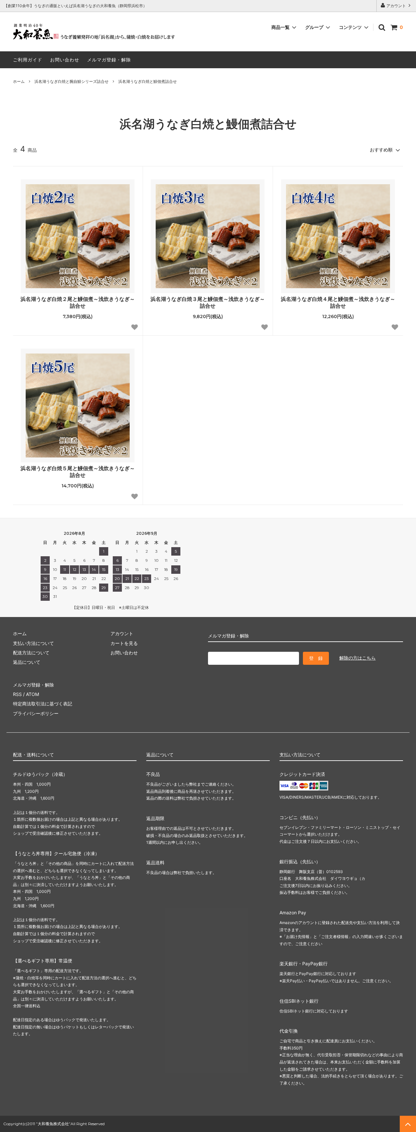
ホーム (19, 81)
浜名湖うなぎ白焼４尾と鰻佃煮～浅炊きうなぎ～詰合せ (338, 302)
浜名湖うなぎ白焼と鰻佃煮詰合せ (147, 81)
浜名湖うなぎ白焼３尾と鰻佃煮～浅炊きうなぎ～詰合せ (207, 302)
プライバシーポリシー (35, 713)
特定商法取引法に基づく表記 (42, 703)
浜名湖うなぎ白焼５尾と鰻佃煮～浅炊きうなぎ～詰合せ (77, 471)
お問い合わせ (64, 59)
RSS (17, 694)
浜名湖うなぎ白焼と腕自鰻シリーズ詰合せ (71, 81)
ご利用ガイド (27, 59)
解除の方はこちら (357, 658)
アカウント (396, 5)
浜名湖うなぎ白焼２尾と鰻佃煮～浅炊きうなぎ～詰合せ (77, 302)
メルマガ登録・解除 (109, 59)
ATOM (32, 694)
